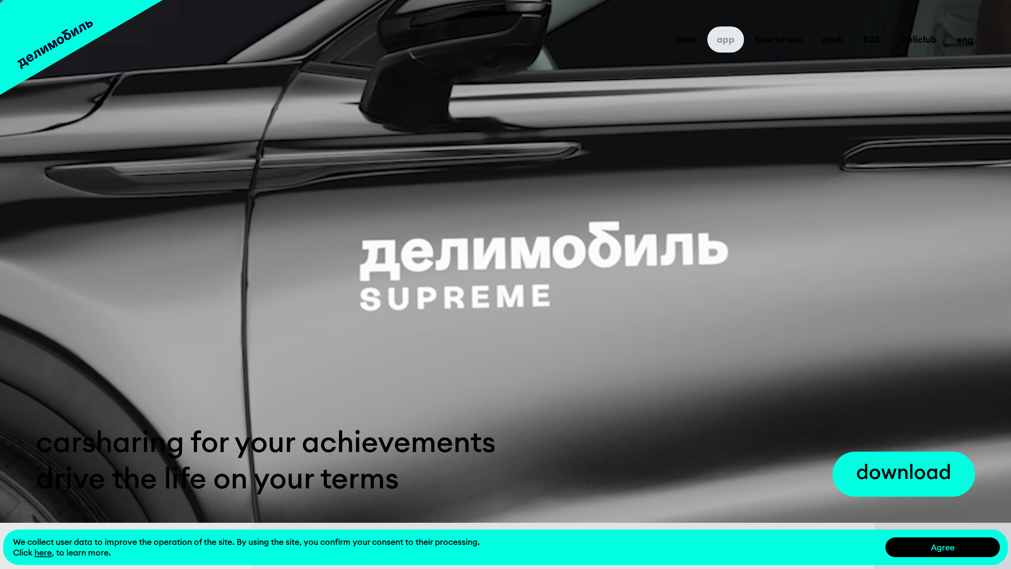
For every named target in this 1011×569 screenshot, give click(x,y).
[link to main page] (81, 47)
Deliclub (918, 39)
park (832, 39)
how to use (778, 39)
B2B (871, 39)
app (726, 39)
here (43, 552)
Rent (686, 39)
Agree (943, 547)
